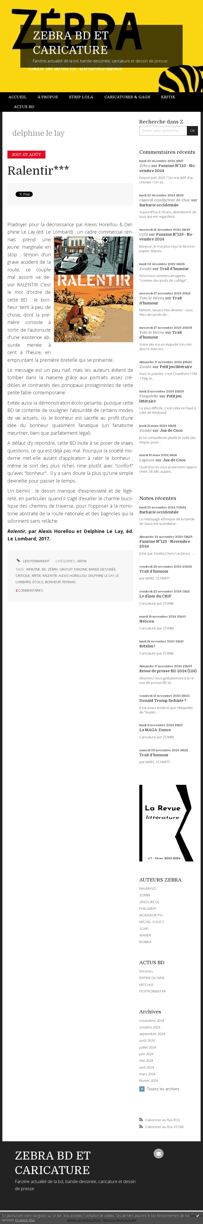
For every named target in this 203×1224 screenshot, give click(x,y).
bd (44, 569)
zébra (53, 569)
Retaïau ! (147, 646)
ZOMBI (144, 895)
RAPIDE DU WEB (151, 977)
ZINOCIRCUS (149, 902)
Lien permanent (35, 561)
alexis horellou (73, 575)
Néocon (146, 621)
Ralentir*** (38, 171)
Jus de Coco (171, 430)
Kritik (168, 97)
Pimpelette (148, 396)
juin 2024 (146, 1054)
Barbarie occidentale (158, 205)
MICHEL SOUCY (151, 921)
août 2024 (147, 1040)
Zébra (144, 166)
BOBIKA (145, 941)
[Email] (158, 1153)
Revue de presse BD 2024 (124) (167, 671)
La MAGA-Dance (155, 730)
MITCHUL (146, 984)
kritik (36, 575)
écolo (38, 582)
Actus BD (24, 106)
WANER (145, 935)
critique (23, 575)
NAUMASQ (147, 888)
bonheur (53, 582)
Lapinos (146, 460)
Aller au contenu (17, 4)
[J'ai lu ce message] (198, 1215)
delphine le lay (101, 575)
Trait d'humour (174, 269)
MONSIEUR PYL (151, 915)
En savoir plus (25, 1220)
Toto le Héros (151, 298)
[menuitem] (20, 97)
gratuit (66, 569)
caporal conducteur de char (164, 200)
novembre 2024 (151, 1020)
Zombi (145, 269)
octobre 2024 (149, 1027)
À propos (48, 97)
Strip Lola (81, 97)
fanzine (80, 569)
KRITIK (82, 561)
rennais (69, 582)
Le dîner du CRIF (155, 596)
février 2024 (148, 1080)
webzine (33, 569)
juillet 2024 (147, 1047)
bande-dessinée (102, 569)
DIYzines (146, 971)
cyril (143, 234)
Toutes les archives (163, 1088)
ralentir (50, 575)
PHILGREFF (147, 908)
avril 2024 (146, 1067)
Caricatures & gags (127, 97)
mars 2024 (147, 1074)
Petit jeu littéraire (176, 367)
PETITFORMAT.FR (152, 991)
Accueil (17, 97)
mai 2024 (146, 1060)
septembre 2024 (152, 1034)
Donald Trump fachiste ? (162, 700)
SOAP (144, 928)
